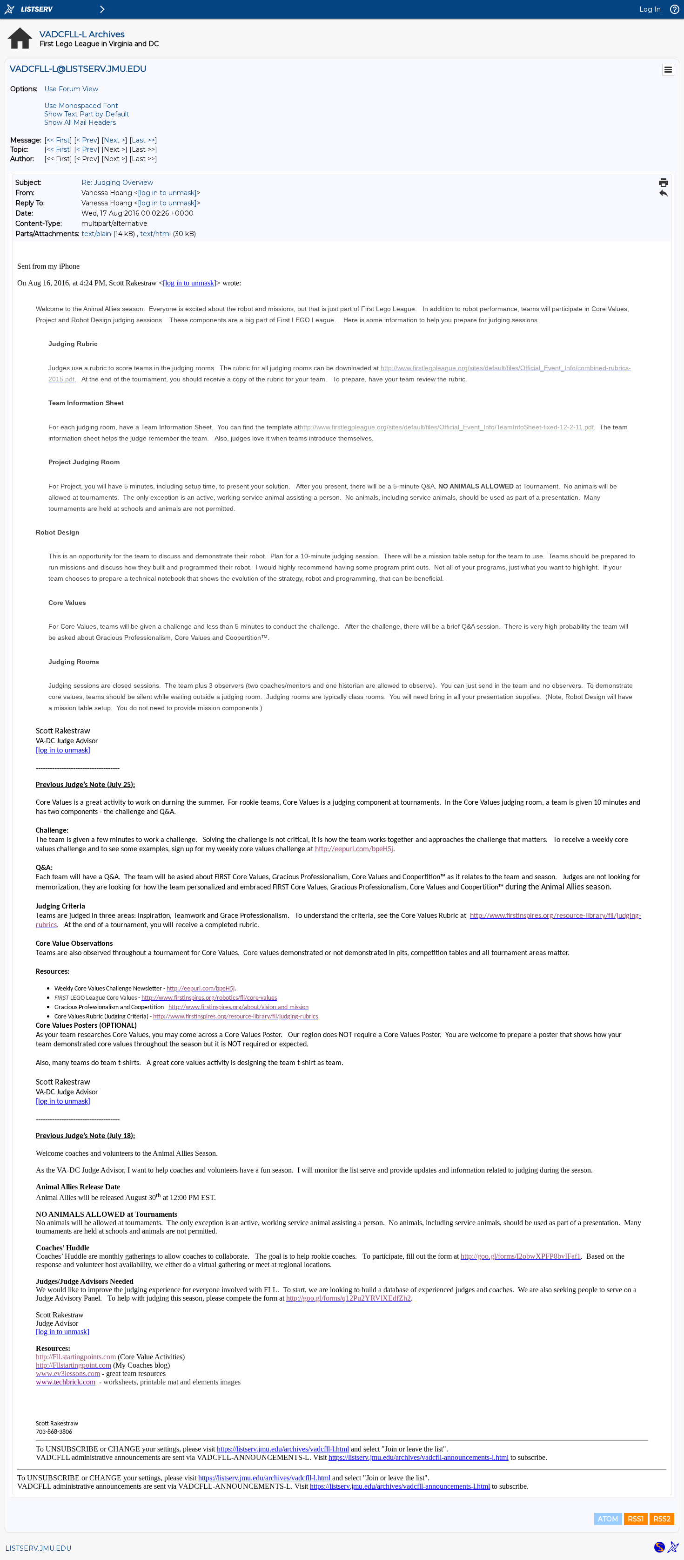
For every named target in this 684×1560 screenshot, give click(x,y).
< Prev (86, 140)
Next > (114, 140)
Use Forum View (71, 89)
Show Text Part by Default (86, 114)
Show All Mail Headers (80, 122)
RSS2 (662, 1519)
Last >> (143, 140)
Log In (650, 9)
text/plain (96, 234)
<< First (58, 140)
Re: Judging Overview (117, 182)
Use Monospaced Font (81, 106)
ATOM (608, 1519)
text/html (155, 234)
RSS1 (636, 1519)
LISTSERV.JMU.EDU (38, 1548)
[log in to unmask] (167, 193)
